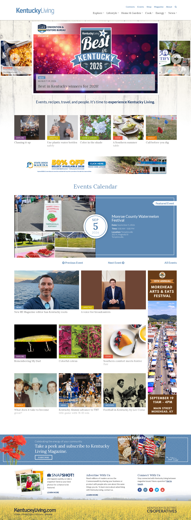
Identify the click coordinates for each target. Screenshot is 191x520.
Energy (160, 13)
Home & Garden (131, 13)
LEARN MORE (92, 495)
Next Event (115, 262)
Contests (130, 6)
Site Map (48, 514)
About (169, 6)
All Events (170, 262)
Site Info (39, 514)
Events (140, 6)
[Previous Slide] (15, 58)
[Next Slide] (176, 58)
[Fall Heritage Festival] (55, 226)
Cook (148, 13)
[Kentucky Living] (35, 10)
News (171, 13)
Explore (97, 13)
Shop (149, 6)
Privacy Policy (28, 514)
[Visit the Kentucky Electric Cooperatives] (162, 510)
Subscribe (43, 457)
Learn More (53, 492)
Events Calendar (95, 186)
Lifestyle (112, 13)
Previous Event (74, 262)
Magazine (158, 6)
